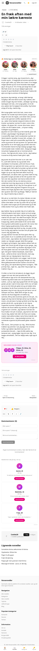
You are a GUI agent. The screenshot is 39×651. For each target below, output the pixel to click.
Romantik (4, 614)
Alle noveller (5, 594)
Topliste (3, 601)
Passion (3, 617)
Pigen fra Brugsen (7, 555)
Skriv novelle (5, 599)
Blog (2, 606)
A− (3, 35)
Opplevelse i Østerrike (9, 552)
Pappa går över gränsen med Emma (13, 561)
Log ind (34, 3)
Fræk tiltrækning (7, 558)
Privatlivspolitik (6, 638)
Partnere (4, 633)
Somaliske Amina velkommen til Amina (14, 549)
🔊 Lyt (4, 31)
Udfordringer (5, 604)
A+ (6, 35)
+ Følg (26, 535)
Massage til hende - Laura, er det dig (13, 564)
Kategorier (4, 596)
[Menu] (2, 3)
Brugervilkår (5, 635)
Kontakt (3, 630)
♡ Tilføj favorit (8, 46)
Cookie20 (14, 534)
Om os (3, 628)
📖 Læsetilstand (31, 74)
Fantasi (3, 619)
